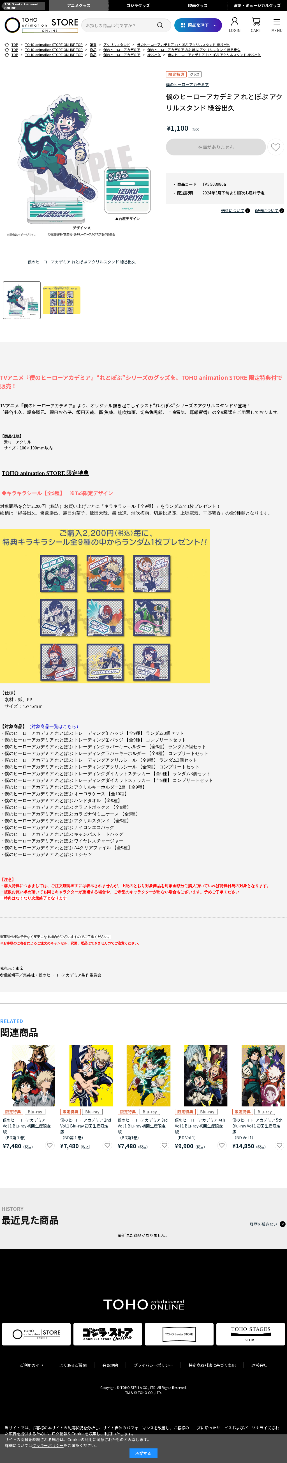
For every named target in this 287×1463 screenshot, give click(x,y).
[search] (160, 25)
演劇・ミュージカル (257, 5)
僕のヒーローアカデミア (187, 84)
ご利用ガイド (31, 1365)
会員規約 (110, 1365)
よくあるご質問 (73, 1365)
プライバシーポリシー (153, 1365)
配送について (267, 210)
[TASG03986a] (22, 300)
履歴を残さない (263, 1224)
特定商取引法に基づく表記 (212, 1365)
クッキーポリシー (48, 1445)
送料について (232, 210)
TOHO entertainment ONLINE (21, 6)
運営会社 (259, 1365)
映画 (198, 5)
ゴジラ (138, 5)
